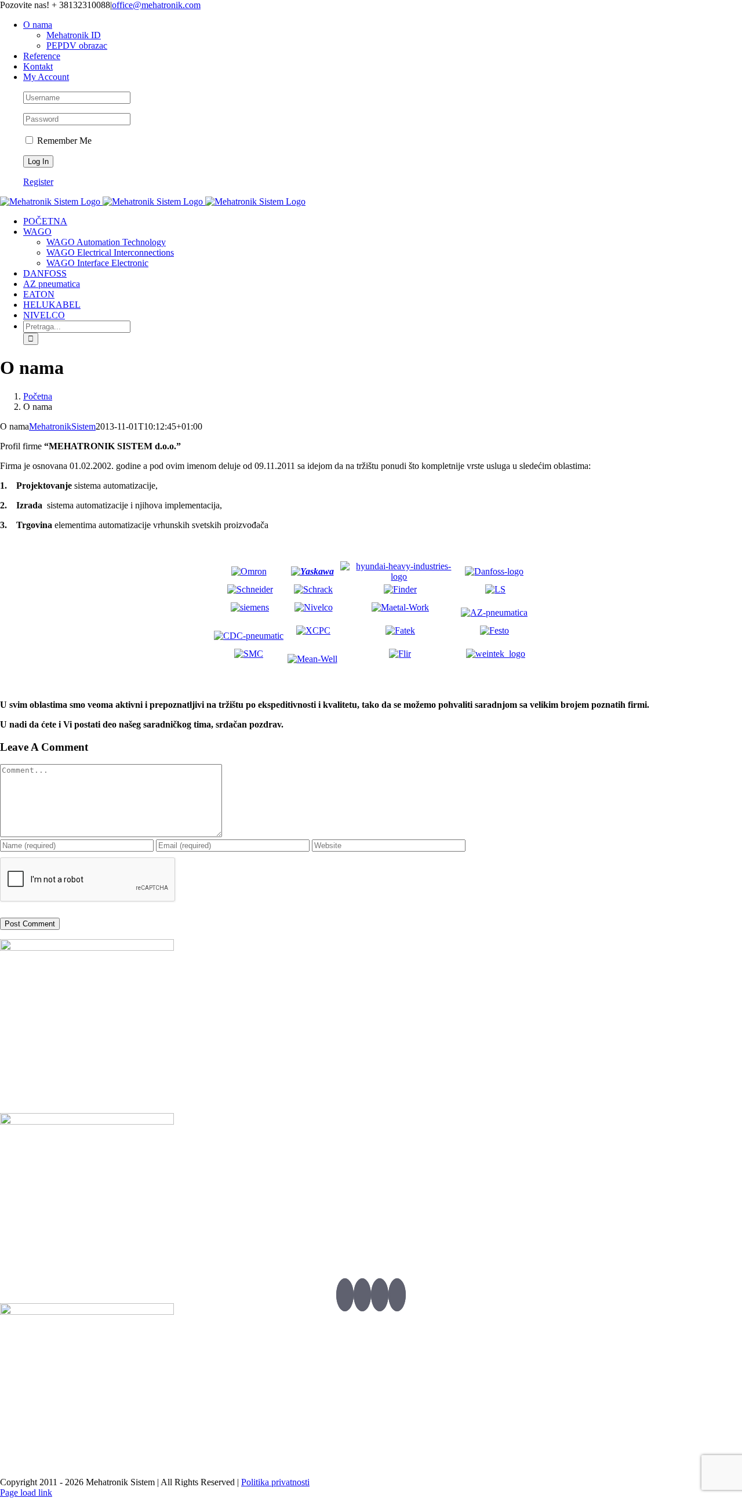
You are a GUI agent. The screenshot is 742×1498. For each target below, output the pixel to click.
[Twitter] (345, 1294)
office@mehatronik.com (156, 5)
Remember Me (63, 141)
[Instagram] (397, 1294)
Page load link (26, 1492)
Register (38, 182)
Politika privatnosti (275, 1482)
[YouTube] (379, 1294)
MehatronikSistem (62, 426)
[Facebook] (362, 1294)
